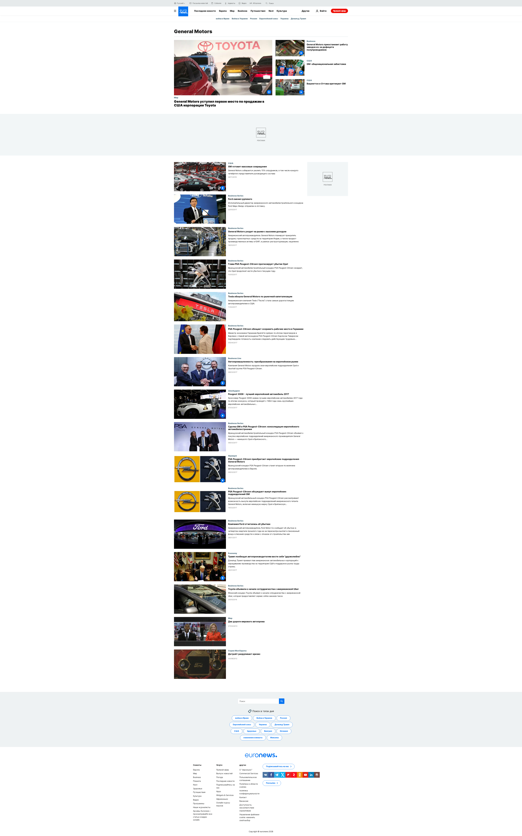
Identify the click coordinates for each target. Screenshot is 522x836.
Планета (197, 781)
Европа (223, 11)
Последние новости (205, 11)
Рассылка (270, 783)
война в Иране (222, 18)
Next (271, 11)
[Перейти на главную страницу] (183, 11)
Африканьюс (222, 799)
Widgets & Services (225, 795)
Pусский (180, 3)
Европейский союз (268, 18)
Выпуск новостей (224, 773)
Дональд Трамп (298, 18)
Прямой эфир (339, 11)
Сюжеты (197, 765)
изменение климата (252, 737)
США (309, 61)
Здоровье (251, 731)
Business (242, 11)
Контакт (243, 797)
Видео (196, 799)
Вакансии (243, 801)
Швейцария (234, 391)
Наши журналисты (201, 807)
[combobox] (280, 3)
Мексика (274, 737)
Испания (284, 731)
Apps (218, 791)
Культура (282, 11)
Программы (198, 803)
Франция (232, 456)
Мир (232, 11)
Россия (253, 18)
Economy (232, 553)
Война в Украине (240, 18)
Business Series (235, 196)
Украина (284, 18)
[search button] (266, 3)
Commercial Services (248, 773)
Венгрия (268, 731)
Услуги (219, 765)
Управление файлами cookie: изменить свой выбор (249, 817)
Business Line (234, 358)
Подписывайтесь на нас (277, 766)
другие (242, 765)
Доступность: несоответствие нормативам (246, 808)
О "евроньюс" (245, 770)
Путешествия (258, 11)
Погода (219, 777)
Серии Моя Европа (237, 651)
